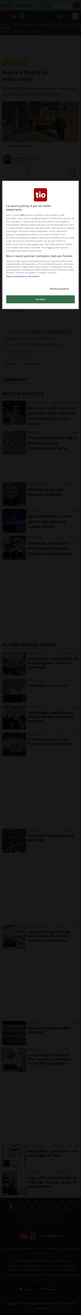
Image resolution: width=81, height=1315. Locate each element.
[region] (40, 245)
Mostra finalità (59, 288)
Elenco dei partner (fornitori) (23, 276)
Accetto (40, 299)
